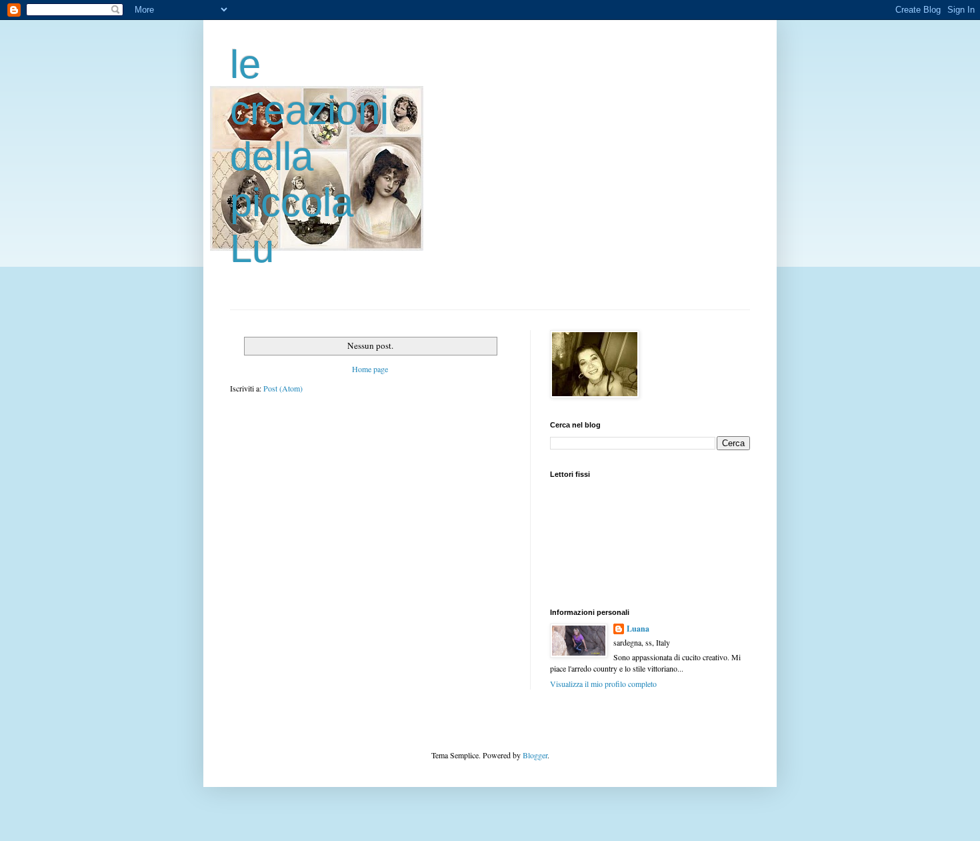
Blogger (535, 755)
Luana (638, 629)
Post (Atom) (283, 388)
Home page (370, 368)
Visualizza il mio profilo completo (603, 683)
